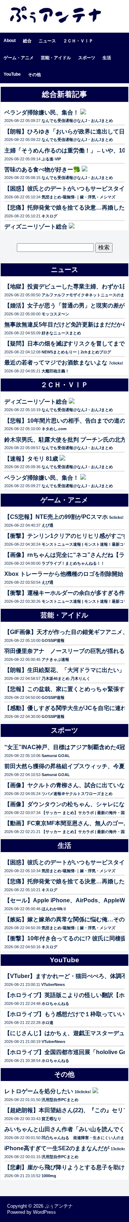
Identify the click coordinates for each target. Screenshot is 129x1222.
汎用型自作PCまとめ (60, 1100)
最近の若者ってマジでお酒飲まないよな (56, 362)
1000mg (49, 1176)
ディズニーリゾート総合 (35, 227)
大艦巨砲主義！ (55, 371)
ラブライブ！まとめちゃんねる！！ (73, 563)
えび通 (47, 525)
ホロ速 (47, 1022)
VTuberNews (53, 984)
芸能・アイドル (56, 57)
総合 (27, 40)
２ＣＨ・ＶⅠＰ (78, 40)
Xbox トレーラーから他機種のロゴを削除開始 (63, 574)
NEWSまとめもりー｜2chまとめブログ (76, 352)
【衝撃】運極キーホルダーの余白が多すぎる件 (64, 593)
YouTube (12, 74)
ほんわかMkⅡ (54, 909)
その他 (34, 74)
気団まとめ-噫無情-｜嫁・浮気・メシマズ (78, 197)
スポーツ (86, 57)
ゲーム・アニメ (19, 57)
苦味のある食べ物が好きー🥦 (42, 169)
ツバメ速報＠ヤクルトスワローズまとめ (77, 793)
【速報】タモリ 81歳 (31, 459)
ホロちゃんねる (55, 1003)
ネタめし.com (54, 429)
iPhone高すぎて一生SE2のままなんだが (56, 1148)
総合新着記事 (64, 94)
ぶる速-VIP (51, 159)
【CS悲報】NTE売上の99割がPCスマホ (56, 517)
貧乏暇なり (51, 1119)
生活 (106, 57)
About (10, 40)
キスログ (49, 216)
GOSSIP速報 (53, 640)
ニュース (47, 40)
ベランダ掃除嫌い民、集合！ (41, 112)
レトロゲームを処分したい (38, 1091)
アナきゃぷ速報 (55, 659)
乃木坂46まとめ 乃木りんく (66, 678)
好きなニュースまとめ (61, 333)
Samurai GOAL (56, 755)
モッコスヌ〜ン (55, 314)
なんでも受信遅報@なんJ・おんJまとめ (77, 120)
